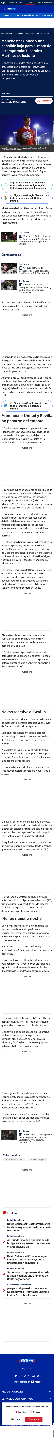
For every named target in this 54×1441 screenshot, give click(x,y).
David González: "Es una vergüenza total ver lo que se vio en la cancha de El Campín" (29, 1227)
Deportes (22, 1412)
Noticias (36, 1412)
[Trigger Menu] (3, 9)
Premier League (37, 1159)
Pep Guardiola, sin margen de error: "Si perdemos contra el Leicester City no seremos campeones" (35, 1138)
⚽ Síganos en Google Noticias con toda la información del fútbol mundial (29, 406)
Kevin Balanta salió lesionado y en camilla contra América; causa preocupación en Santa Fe (27, 1259)
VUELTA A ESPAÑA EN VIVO (26, 16)
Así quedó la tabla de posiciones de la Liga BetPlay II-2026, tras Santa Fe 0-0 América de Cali (28, 1243)
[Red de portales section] (50, 1391)
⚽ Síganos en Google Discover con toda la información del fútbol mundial (29, 198)
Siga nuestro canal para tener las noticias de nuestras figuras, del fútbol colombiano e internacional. (28, 185)
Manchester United (14, 1159)
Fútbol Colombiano (15, 1220)
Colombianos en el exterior (19, 1285)
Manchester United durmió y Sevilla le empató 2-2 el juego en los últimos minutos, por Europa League (35, 240)
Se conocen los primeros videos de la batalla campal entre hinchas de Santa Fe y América (28, 1276)
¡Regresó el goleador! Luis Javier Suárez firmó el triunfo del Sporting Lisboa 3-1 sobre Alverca (28, 1292)
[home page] (3, 2)
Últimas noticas (15, 2)
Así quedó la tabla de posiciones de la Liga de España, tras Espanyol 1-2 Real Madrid (34, 270)
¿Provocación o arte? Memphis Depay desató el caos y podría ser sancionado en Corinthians (35, 288)
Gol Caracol (30, 2)
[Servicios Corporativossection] (50, 1399)
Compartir (46, 101)
